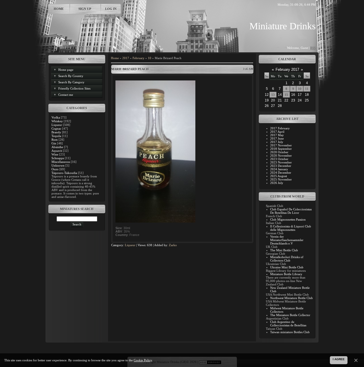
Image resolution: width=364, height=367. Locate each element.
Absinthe (57, 147)
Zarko (173, 245)
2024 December (280, 172)
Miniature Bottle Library (286, 274)
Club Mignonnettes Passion (288, 219)
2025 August (278, 176)
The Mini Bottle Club (284, 250)
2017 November (281, 145)
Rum (54, 139)
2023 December (280, 165)
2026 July (276, 182)
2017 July (276, 142)
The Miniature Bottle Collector (290, 315)
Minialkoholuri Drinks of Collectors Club (286, 258)
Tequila (56, 136)
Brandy (56, 132)
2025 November (281, 179)
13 (273, 94)
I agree (339, 359)
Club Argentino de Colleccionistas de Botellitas (288, 323)
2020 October (279, 152)
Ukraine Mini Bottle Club (286, 267)
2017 (125, 58)
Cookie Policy (143, 360)
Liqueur (56, 125)
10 (149, 58)
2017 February (280, 128)
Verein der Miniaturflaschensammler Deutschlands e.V (286, 240)
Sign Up (84, 9)
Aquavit (56, 150)
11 (307, 88)
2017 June (277, 138)
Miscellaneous (60, 161)
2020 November (281, 155)
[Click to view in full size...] (155, 221)
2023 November (281, 162)
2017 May (277, 135)
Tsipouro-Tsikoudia (64, 173)
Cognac (56, 128)
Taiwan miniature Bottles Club (290, 332)
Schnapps (57, 158)
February (138, 58)
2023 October (279, 159)
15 (286, 94)
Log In (111, 9)
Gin (53, 143)
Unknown (58, 165)
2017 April (277, 131)
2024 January (279, 169)
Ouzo (55, 169)
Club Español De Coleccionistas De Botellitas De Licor (291, 211)
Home (59, 9)
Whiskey (57, 121)
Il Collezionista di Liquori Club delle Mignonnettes (290, 228)
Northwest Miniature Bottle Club (291, 298)
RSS (313, 47)
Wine (54, 154)
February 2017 (287, 69)
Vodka (55, 117)
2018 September (281, 148)
